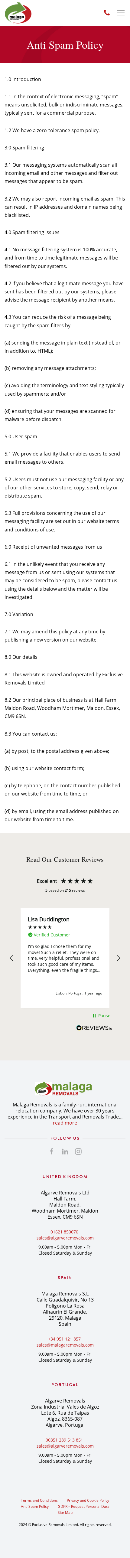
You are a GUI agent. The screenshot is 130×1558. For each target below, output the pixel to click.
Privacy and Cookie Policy (88, 1500)
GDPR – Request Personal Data (83, 1506)
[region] (65, 958)
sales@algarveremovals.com (65, 1238)
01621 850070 (64, 1232)
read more (65, 1122)
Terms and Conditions (39, 1500)
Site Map (65, 1512)
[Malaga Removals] (18, 13)
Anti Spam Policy (35, 1506)
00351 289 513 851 (64, 1440)
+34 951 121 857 (64, 1339)
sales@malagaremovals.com (65, 1345)
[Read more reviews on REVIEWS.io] (94, 1029)
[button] (12, 958)
